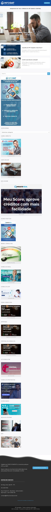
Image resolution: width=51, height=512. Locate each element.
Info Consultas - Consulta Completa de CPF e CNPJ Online (25, 509)
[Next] (48, 27)
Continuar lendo (25, 39)
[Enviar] (48, 73)
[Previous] (3, 27)
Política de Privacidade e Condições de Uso (25, 500)
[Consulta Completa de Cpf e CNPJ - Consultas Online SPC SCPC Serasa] (7, 3)
